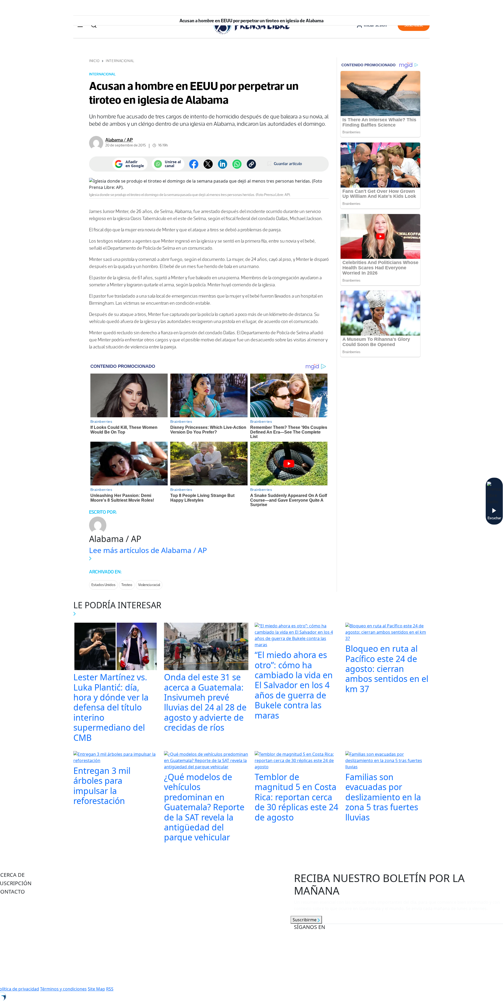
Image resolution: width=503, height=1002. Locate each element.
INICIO (94, 61)
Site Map (96, 989)
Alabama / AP (119, 140)
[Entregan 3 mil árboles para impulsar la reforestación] (115, 758)
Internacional (120, 61)
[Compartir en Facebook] (194, 164)
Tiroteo (126, 585)
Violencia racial (149, 585)
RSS (109, 989)
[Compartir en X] (208, 164)
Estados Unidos (103, 585)
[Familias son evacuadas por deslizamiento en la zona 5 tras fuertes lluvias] (387, 761)
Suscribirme (305, 920)
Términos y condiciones (63, 989)
